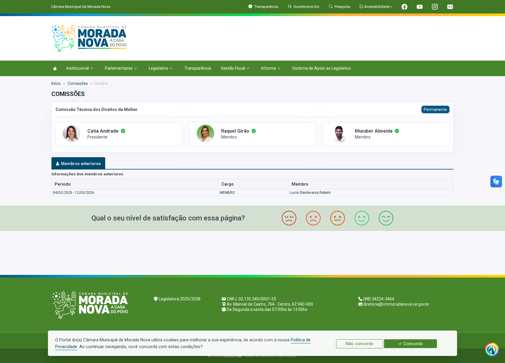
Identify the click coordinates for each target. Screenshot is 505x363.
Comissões (77, 83)
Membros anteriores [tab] (81, 163)
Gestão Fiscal (233, 68)
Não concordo (359, 343)
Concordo (412, 343)
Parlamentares (119, 68)
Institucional (78, 68)
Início (56, 83)
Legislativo (158, 68)
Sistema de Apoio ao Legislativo (321, 68)
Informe (268, 68)
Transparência (197, 68)
